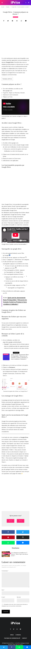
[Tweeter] (8, 20)
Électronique (6, 553)
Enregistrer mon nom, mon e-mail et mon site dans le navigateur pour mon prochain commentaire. (15, 605)
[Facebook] (10, 629)
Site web (19, 597)
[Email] (17, 20)
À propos (18, 634)
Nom (3, 590)
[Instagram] (17, 629)
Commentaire (5, 570)
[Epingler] (12, 20)
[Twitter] (13, 629)
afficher (10, 79)
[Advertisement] (15, 41)
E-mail (3, 597)
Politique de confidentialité (12, 638)
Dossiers (6, 354)
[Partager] (3, 20)
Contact (24, 638)
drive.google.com (7, 90)
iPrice (12, 634)
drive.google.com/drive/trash (13, 342)
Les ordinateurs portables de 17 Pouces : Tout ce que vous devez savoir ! (19, 554)
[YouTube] (20, 629)
